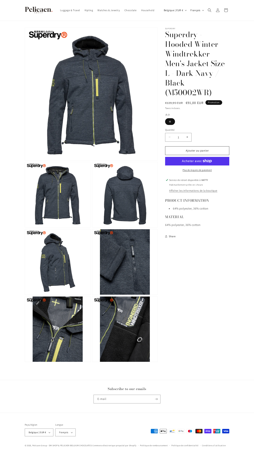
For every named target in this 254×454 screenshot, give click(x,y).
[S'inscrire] (156, 399)
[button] (209, 10)
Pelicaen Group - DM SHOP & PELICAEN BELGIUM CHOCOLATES (62, 445)
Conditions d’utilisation (214, 445)
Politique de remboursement (154, 445)
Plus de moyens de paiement (197, 169)
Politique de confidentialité (184, 445)
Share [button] (172, 236)
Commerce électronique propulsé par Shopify (114, 445)
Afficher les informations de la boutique (193, 190)
